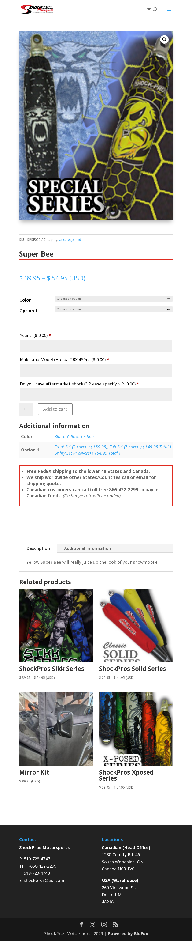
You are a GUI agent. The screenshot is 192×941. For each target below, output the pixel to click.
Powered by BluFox (128, 933)
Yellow (72, 436)
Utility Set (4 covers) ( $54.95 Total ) (87, 453)
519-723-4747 (37, 859)
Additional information (87, 548)
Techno (87, 436)
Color (25, 300)
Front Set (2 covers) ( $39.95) (80, 447)
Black (59, 436)
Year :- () (35, 335)
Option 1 (28, 311)
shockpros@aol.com (44, 880)
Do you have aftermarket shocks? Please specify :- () (79, 384)
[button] (164, 39)
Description (38, 548)
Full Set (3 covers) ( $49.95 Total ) (140, 447)
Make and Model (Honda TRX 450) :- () (64, 359)
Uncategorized (70, 239)
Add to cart (55, 409)
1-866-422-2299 (41, 866)
